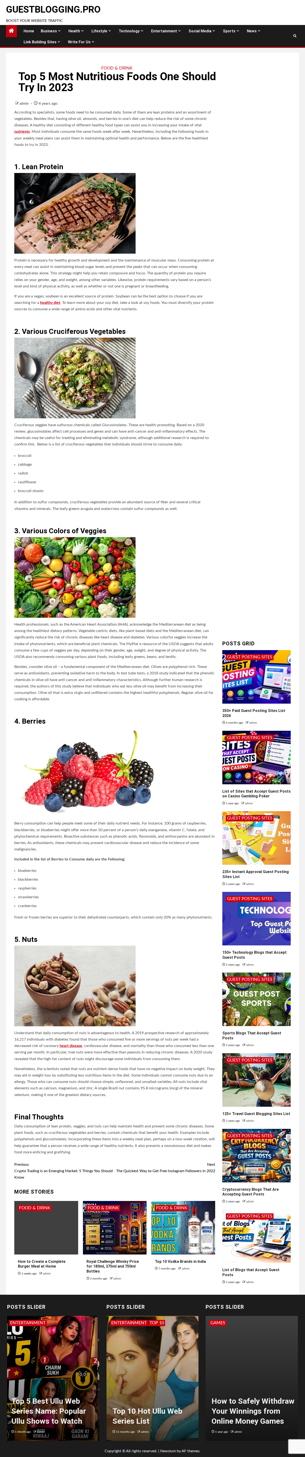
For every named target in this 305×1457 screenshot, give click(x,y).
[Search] (295, 36)
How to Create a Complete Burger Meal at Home (42, 1264)
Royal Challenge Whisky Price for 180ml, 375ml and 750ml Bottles (112, 1266)
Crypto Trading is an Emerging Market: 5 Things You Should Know (63, 1171)
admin (25, 103)
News (252, 31)
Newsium (168, 1451)
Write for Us (79, 42)
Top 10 (118, 1323)
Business (49, 31)
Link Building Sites (40, 42)
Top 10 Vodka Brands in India (180, 1261)
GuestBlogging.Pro (53, 9)
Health (74, 31)
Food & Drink (116, 68)
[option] (53, 1381)
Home (29, 31)
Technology (129, 31)
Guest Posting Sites (249, 657)
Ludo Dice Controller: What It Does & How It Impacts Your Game (249, 1411)
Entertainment (164, 31)
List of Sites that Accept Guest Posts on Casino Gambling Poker (256, 794)
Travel (136, 1323)
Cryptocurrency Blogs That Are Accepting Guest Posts (250, 1192)
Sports (229, 31)
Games (217, 1323)
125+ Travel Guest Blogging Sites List (256, 1113)
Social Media (199, 31)
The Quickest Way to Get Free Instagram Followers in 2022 (165, 1168)
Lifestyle (99, 31)
